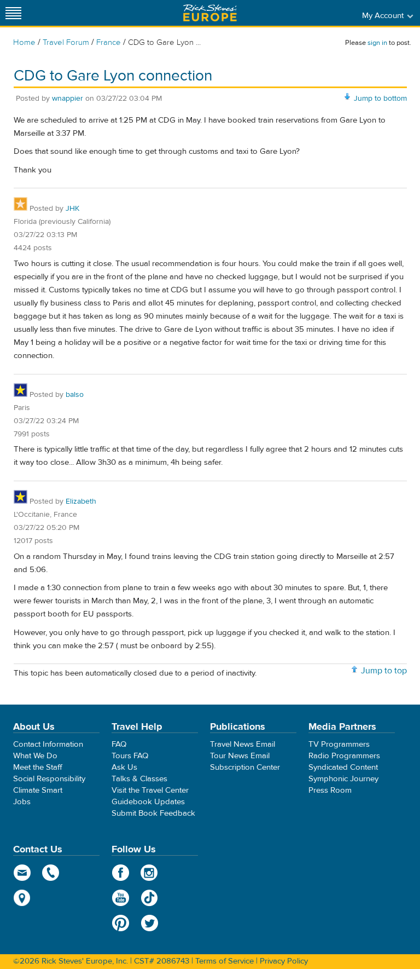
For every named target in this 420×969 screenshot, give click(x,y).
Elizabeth (81, 501)
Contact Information (48, 744)
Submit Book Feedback (153, 813)
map (22, 898)
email (22, 872)
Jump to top (384, 670)
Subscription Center (245, 767)
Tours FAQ (130, 756)
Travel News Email (242, 744)
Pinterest (121, 923)
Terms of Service (224, 961)
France (108, 42)
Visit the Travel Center (150, 790)
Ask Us (124, 767)
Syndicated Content (343, 767)
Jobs (22, 802)
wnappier (67, 98)
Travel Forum (66, 42)
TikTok (150, 898)
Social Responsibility (49, 779)
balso (75, 395)
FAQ (119, 744)
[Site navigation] (13, 13)
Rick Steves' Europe (210, 13)
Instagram (150, 872)
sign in (377, 42)
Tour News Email (240, 756)
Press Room (330, 790)
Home (24, 42)
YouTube (121, 898)
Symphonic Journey (343, 779)
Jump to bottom (380, 98)
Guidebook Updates (148, 802)
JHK (72, 209)
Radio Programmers (344, 756)
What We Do (35, 756)
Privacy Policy (284, 961)
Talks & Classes (139, 779)
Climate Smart (37, 790)
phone (51, 872)
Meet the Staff (37, 767)
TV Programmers (339, 744)
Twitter (150, 923)
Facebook (121, 872)
